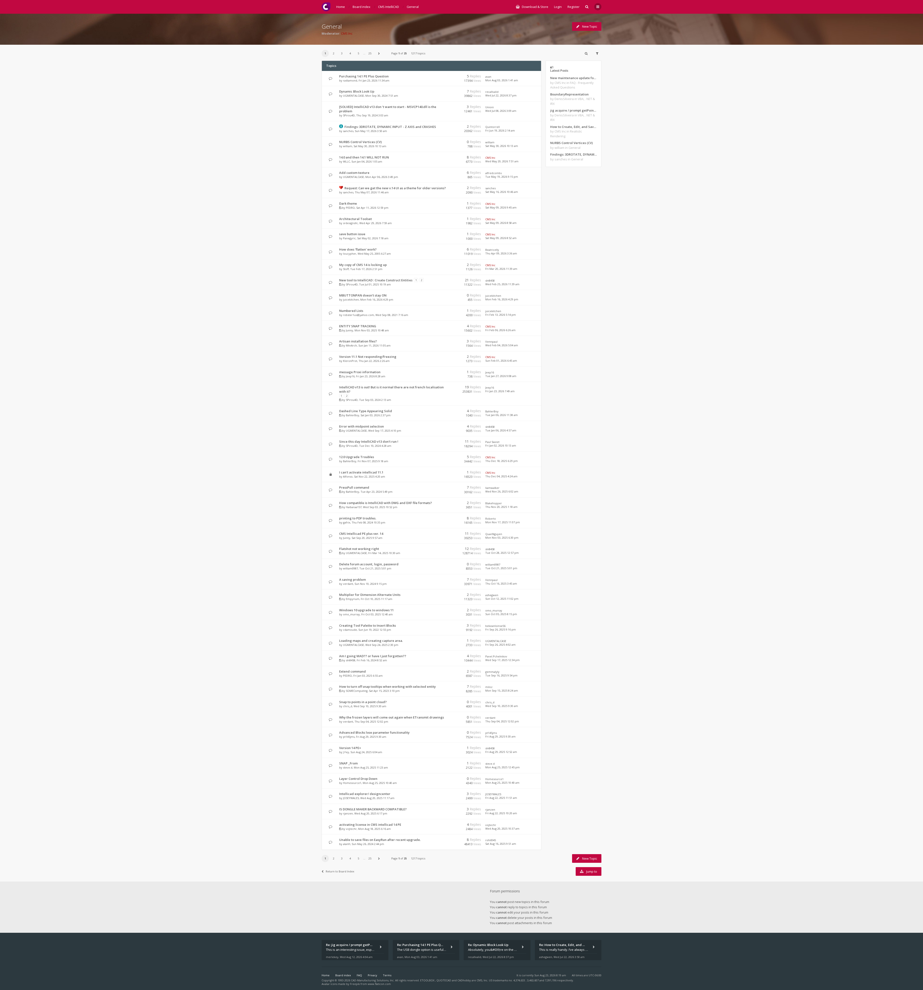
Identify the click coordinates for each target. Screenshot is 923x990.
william (347, 146)
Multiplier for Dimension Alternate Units (369, 595)
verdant (348, 584)
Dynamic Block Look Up (356, 91)
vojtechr (351, 829)
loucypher (349, 253)
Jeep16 (350, 376)
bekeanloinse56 (495, 626)
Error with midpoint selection (361, 426)
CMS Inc (346, 33)
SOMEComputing (357, 691)
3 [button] (342, 53)
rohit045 (490, 840)
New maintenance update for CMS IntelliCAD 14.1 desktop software (573, 78)
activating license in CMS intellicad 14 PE (370, 824)
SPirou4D (349, 115)
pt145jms (349, 736)
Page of (399, 53)
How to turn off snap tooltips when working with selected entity (387, 686)
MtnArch (351, 345)
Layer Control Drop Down (358, 778)
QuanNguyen (493, 534)
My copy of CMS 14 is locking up (363, 265)
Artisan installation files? (358, 341)
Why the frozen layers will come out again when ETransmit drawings (391, 717)
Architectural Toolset (355, 219)
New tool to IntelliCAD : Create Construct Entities (375, 280)
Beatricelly (492, 250)
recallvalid (492, 92)
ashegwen (491, 595)
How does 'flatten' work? (358, 249)
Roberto (490, 518)
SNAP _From (348, 763)
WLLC (346, 161)
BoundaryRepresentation (569, 94)
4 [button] (350, 53)
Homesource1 (352, 783)
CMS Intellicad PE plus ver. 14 (361, 533)
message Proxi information (359, 372)
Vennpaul (491, 341)
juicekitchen (351, 299)
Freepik (355, 984)
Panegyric (349, 238)
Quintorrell (492, 127)
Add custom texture (354, 172)
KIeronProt (350, 361)
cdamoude (350, 629)
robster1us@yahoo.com (358, 315)
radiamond (350, 80)
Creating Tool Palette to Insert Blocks (367, 625)
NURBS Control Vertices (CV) (360, 142)
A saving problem (352, 579)
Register (574, 7)
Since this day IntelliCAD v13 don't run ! (368, 441)
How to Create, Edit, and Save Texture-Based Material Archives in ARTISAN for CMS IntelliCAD (573, 127)
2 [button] (333, 53)
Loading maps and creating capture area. (371, 640)
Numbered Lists (351, 311)
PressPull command (354, 487)
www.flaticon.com (379, 984)
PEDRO (350, 207)
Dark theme (348, 203)
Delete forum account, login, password (369, 564)
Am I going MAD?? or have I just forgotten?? (372, 656)
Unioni (489, 107)
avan (488, 76)
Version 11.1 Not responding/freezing (367, 356)
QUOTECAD (444, 980)
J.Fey (346, 752)
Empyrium (352, 599)
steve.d (347, 767)
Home (326, 975)
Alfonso (348, 476)
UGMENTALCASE (353, 95)
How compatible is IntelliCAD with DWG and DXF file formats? (385, 503)
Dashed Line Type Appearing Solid (365, 411)
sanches (348, 131)
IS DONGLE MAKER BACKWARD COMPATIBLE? (373, 809)
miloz (489, 687)
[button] (379, 53)
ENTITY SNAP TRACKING (357, 326)
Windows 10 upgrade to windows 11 (366, 610)
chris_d (347, 706)
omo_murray (351, 614)
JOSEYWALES (351, 798)
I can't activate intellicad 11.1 (361, 472)
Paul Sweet (492, 442)
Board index (343, 975)
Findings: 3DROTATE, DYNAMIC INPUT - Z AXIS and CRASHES (390, 127)
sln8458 (490, 280)
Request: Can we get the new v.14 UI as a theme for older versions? (395, 188)
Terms (387, 975)
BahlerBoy (352, 415)
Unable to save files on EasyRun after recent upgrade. (380, 840)
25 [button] (369, 53)
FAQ (359, 975)
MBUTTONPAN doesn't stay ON (363, 295)
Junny (349, 330)
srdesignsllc (350, 223)
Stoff (346, 269)
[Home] (326, 6)
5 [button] (358, 53)
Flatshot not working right (359, 549)
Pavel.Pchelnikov (496, 656)
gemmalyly (492, 672)
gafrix (346, 522)
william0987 (350, 568)
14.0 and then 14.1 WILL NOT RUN (364, 157)
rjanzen (348, 813)
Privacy (372, 975)
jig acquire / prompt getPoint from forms (573, 110)
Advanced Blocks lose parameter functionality (374, 732)
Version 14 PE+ (350, 748)
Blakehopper (493, 503)
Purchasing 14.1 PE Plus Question (364, 76)
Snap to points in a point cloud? (363, 702)
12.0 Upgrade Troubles (356, 457)
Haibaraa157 (354, 507)
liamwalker (492, 488)
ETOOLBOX (427, 980)
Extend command (352, 671)
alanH (346, 844)
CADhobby (464, 980)
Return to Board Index (340, 871)
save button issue (352, 234)
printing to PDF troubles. (357, 518)
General (332, 26)
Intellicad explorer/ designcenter (364, 794)
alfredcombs (493, 173)
